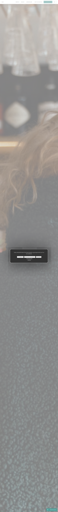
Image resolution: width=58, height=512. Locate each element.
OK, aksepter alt (20, 256)
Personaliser (39, 256)
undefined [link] (29, 260)
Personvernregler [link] (29, 258)
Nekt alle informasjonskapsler (30, 256)
